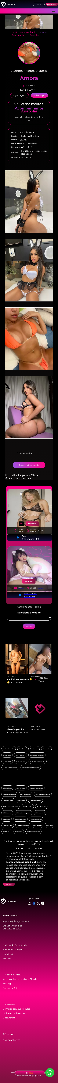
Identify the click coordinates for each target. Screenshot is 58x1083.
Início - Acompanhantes (24, 32)
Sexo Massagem (20, 755)
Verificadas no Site (8, 749)
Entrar (39, 4)
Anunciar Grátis (51, 4)
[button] (53, 11)
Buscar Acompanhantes (10, 767)
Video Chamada (20, 761)
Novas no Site (7, 761)
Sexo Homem (34, 749)
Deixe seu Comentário (29, 465)
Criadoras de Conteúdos (37, 755)
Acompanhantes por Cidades (30, 767)
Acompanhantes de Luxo (37, 761)
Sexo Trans (22, 749)
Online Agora (7, 755)
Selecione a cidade (29, 612)
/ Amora (43, 32)
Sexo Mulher (46, 749)
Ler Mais (8, 884)
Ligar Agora (19, 95)
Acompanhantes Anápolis (25, 35)
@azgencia (36, 1076)
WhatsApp (39, 95)
